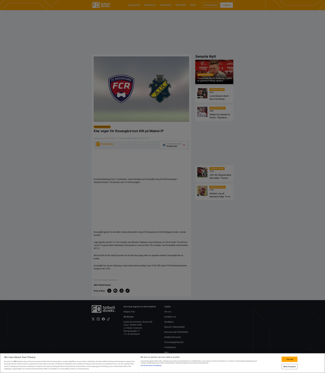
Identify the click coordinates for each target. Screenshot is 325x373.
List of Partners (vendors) (151, 365)
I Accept (289, 359)
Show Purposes (289, 366)
